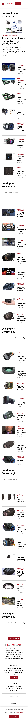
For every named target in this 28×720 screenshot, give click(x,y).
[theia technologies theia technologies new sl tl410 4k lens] (8, 527)
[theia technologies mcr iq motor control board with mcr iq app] (8, 97)
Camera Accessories (20, 138)
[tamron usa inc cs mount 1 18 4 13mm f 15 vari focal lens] (8, 415)
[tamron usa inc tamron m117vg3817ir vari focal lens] (8, 257)
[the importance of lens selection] (8, 601)
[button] (3, 4)
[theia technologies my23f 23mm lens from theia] (8, 126)
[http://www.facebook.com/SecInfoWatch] (10, 691)
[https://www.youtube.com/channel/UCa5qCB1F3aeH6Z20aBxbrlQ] (17, 691)
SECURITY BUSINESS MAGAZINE (14, 700)
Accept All (14, 716)
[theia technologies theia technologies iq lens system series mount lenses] (8, 67)
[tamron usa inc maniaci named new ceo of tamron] (8, 430)
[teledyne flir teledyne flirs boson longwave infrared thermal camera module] (8, 156)
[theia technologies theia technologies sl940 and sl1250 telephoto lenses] (8, 242)
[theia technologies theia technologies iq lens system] (8, 82)
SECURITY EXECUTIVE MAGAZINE (14, 698)
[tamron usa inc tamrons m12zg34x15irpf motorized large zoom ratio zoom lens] (8, 444)
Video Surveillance (20, 109)
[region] (14, 713)
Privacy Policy (19, 712)
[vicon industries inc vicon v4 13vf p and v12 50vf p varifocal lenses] (8, 212)
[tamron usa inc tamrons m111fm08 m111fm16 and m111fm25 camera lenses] (8, 497)
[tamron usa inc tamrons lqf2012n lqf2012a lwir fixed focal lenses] (8, 370)
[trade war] (8, 271)
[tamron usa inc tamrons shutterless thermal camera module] (8, 301)
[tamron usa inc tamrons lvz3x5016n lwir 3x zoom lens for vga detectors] (8, 356)
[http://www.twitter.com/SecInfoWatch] (15, 691)
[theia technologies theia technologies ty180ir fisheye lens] (8, 400)
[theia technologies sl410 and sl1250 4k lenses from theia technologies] (8, 286)
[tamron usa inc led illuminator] (8, 586)
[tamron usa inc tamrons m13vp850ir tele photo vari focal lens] (8, 512)
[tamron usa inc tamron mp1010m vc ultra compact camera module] (8, 385)
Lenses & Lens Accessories (9, 35)
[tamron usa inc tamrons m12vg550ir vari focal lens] (8, 556)
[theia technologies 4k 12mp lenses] (8, 459)
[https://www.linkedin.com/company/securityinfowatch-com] (12, 691)
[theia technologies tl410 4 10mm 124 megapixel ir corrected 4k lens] (8, 571)
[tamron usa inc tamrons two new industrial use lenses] (8, 171)
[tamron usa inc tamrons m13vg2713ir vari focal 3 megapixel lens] (8, 316)
